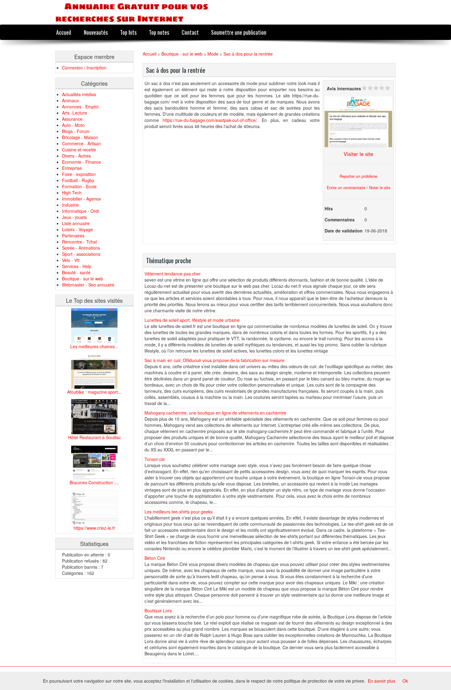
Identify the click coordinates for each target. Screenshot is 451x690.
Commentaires (340, 219)
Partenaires (73, 235)
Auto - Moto (73, 125)
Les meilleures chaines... (94, 346)
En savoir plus (381, 681)
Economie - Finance (81, 162)
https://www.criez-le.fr (94, 528)
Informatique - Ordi (80, 211)
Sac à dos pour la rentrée (248, 54)
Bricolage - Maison (80, 137)
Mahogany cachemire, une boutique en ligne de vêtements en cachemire (215, 413)
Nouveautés (96, 32)
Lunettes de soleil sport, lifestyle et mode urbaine (192, 320)
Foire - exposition (79, 174)
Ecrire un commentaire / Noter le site (358, 187)
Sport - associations (81, 254)
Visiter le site (358, 154)
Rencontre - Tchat (79, 242)
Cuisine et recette (79, 149)
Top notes (159, 32)
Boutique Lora (158, 610)
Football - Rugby (78, 180)
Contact (190, 32)
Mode (212, 54)
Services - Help (76, 266)
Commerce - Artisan (81, 143)
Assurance (72, 119)
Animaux (70, 100)
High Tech (72, 192)
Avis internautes (344, 88)
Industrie (70, 205)
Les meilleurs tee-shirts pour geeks (179, 512)
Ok (405, 681)
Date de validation (344, 231)
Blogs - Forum (76, 131)
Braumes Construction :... (94, 482)
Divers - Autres (76, 156)
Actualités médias (79, 94)
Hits (329, 208)
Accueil (63, 32)
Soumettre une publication (238, 32)
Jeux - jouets (74, 217)
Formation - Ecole (79, 186)
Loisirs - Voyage (77, 229)
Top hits (128, 32)
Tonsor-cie (155, 459)
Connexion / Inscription (84, 67)
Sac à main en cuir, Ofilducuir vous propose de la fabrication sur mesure (214, 360)
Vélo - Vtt (70, 260)
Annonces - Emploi (80, 106)
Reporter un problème (358, 176)
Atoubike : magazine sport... (94, 392)
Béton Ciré (155, 558)
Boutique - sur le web (82, 278)
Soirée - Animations (81, 248)
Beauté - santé (76, 272)
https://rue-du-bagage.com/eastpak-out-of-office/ (210, 120)
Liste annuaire (76, 223)
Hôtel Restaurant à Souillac (94, 437)
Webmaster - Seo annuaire (88, 285)
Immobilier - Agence (81, 199)
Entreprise (72, 168)
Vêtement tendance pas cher (173, 274)
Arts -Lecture (74, 113)
